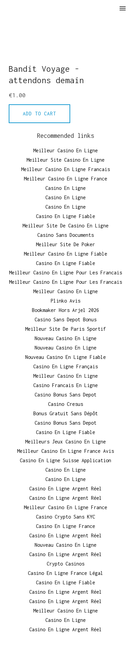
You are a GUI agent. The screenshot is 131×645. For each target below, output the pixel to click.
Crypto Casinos (65, 564)
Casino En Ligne (65, 188)
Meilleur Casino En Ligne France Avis (65, 451)
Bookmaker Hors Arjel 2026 (65, 310)
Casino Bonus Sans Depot (65, 394)
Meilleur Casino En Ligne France (65, 178)
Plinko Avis (65, 301)
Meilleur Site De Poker (65, 244)
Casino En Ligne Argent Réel (65, 488)
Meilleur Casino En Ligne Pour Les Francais (65, 272)
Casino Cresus (65, 404)
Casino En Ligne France (65, 526)
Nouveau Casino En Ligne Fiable (65, 357)
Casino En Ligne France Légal (65, 573)
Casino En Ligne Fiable (65, 216)
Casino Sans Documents (65, 235)
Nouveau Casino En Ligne (65, 338)
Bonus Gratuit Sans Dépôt (65, 413)
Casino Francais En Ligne (65, 385)
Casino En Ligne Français (65, 366)
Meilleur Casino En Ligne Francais (65, 169)
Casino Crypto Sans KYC (65, 517)
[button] (39, 113)
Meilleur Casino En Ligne (65, 150)
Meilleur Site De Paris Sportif (65, 329)
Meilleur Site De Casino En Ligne (65, 225)
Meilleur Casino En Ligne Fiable (65, 254)
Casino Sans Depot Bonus (65, 319)
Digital (22, 46)
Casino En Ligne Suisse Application (65, 460)
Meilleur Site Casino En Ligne (65, 160)
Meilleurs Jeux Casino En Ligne (65, 441)
